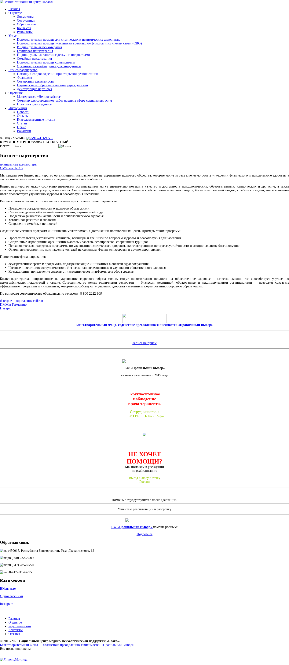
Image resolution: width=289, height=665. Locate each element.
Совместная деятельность (35, 81)
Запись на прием (144, 343)
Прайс (21, 127)
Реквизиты (25, 32)
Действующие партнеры (34, 89)
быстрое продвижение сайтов (21, 300)
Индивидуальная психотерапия (39, 47)
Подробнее (145, 534)
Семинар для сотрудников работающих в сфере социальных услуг (65, 100)
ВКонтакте (8, 588)
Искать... (6, 146)
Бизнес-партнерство (22, 70)
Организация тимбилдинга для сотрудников (49, 66)
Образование (26, 24)
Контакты (24, 28)
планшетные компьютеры (18, 164)
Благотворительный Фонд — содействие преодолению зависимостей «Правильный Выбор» (67, 645)
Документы (25, 16)
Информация (17, 108)
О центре (15, 13)
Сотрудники (26, 20)
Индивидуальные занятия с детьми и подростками (53, 55)
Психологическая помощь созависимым (46, 62)
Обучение (15, 93)
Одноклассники (11, 596)
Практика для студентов (34, 104)
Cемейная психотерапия (34, 58)
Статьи (22, 123)
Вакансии (24, 131)
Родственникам (19, 626)
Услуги (13, 35)
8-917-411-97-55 (41, 138)
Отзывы (23, 115)
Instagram (6, 604)
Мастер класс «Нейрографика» (39, 96)
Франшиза (24, 77)
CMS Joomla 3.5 (11, 168)
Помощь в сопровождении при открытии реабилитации (57, 74)
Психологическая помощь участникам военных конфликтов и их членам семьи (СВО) (79, 43)
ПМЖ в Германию (13, 304)
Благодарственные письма (36, 119)
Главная (14, 9)
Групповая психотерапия (35, 51)
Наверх (5, 308)
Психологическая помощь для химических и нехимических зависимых (68, 39)
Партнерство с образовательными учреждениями (52, 85)
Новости (23, 112)
